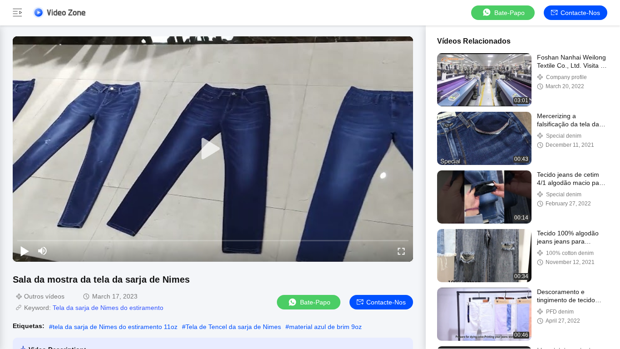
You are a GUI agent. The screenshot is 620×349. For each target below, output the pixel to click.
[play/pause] (24, 251)
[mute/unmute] (43, 251)
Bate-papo (509, 12)
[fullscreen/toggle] (401, 251)
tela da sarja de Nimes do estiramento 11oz (115, 326)
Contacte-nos (580, 12)
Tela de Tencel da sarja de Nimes (233, 326)
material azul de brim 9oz (325, 326)
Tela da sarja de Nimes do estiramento (108, 307)
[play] (213, 149)
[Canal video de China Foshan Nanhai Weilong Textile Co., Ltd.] (59, 12)
